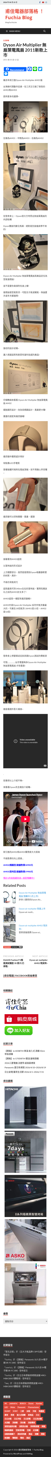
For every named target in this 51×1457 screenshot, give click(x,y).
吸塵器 (41, 1411)
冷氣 (34, 1411)
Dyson (14, 947)
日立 (37, 1415)
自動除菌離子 (10, 1434)
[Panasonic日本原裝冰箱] (25, 1172)
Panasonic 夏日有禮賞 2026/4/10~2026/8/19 (25, 1067)
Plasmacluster (33, 1407)
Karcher (39, 1403)
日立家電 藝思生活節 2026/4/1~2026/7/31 (24, 1072)
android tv (13, 1403)
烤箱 (43, 1426)
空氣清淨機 (20, 1430)
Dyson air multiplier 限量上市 (32, 908)
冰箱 (28, 1411)
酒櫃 (36, 1434)
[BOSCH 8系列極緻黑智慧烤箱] (25, 1216)
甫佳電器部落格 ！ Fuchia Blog (24, 14)
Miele (12, 1407)
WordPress (17, 1454)
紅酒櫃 (35, 1430)
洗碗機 (15, 1422)
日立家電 (27, 1419)
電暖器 (15, 1438)
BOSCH (23, 1403)
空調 (28, 1430)
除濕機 (7, 1438)
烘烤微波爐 (34, 1426)
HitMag (29, 1454)
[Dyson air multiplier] (25, 131)
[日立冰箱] (25, 1128)
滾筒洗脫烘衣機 (10, 1426)
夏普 (6, 1415)
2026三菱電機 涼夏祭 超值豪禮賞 (20, 1063)
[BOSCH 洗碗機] (25, 1304)
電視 (22, 1438)
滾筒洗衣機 (23, 1426)
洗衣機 (22, 1422)
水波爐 (7, 1422)
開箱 (42, 1434)
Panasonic (21, 1407)
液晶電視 (31, 1422)
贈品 (30, 1434)
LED (6, 1407)
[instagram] (46, 2)
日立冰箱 (8, 1419)
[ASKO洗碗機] (25, 1260)
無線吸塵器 (9, 1430)
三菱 (22, 1411)
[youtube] (43, 2)
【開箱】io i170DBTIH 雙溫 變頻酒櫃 (22, 1058)
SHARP (7, 1411)
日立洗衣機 (37, 1419)
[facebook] (39, 2)
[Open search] (44, 31)
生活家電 (6, 40)
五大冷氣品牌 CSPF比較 (31, 1351)
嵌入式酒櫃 (21, 1415)
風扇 (20, 947)
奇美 (12, 1415)
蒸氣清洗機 (22, 1434)
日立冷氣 (17, 1419)
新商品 (30, 1415)
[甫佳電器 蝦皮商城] (21, 1023)
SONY (15, 1411)
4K (6, 1403)
